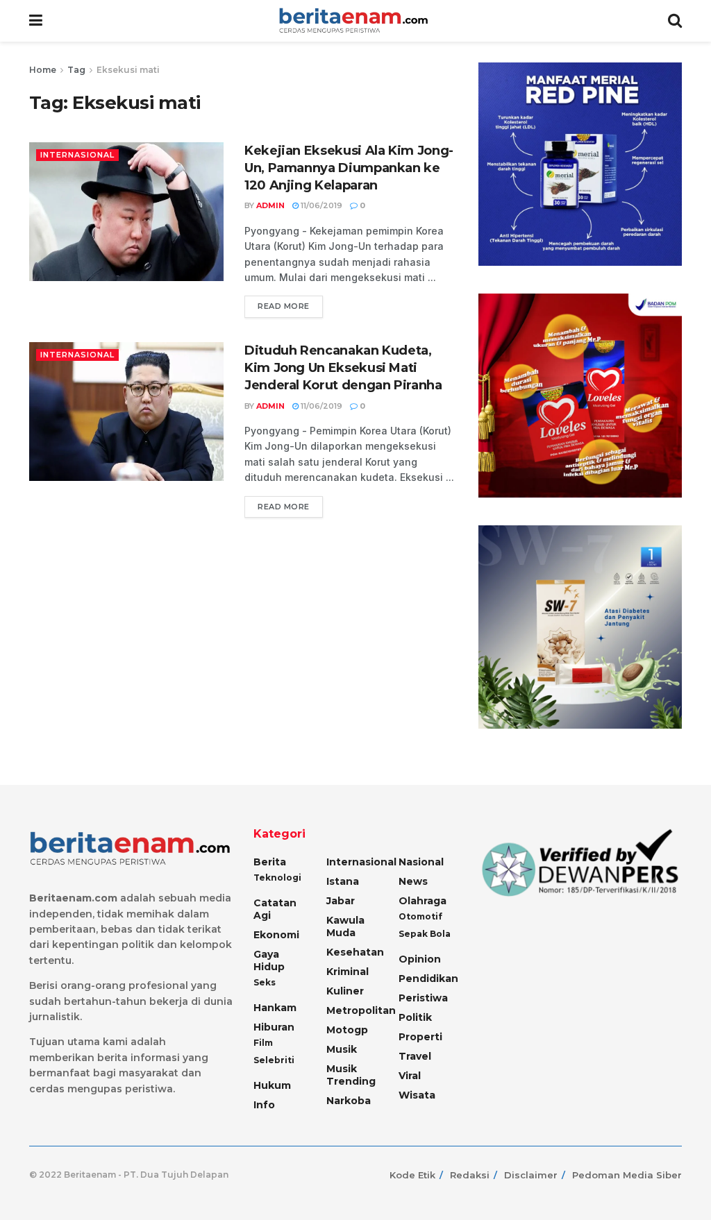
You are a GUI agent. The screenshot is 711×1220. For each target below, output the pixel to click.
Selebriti (273, 1060)
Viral (410, 1075)
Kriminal (347, 971)
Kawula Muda (345, 926)
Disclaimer (531, 1174)
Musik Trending (351, 1074)
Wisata (417, 1095)
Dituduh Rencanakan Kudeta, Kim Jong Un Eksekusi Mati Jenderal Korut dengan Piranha (343, 368)
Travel (415, 1056)
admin (270, 205)
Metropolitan (361, 1010)
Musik (341, 1049)
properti (420, 1037)
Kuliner (345, 991)
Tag (76, 70)
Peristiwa (423, 998)
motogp (347, 1030)
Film (263, 1042)
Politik (415, 1017)
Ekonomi (276, 935)
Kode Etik (412, 1174)
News (413, 881)
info (264, 1105)
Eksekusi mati (128, 70)
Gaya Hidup (269, 960)
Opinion (420, 959)
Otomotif (420, 916)
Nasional (421, 862)
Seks (264, 982)
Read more (284, 306)
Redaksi (470, 1174)
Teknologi (277, 877)
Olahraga (422, 901)
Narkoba (348, 1100)
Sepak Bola (425, 934)
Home (42, 70)
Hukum (272, 1085)
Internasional (77, 155)
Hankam (274, 1007)
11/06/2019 (320, 205)
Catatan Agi (274, 909)
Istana (342, 881)
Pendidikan (428, 978)
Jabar (340, 901)
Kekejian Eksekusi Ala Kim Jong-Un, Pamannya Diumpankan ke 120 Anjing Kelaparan (348, 168)
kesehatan (355, 952)
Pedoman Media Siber (627, 1174)
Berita (269, 862)
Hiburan (273, 1027)
